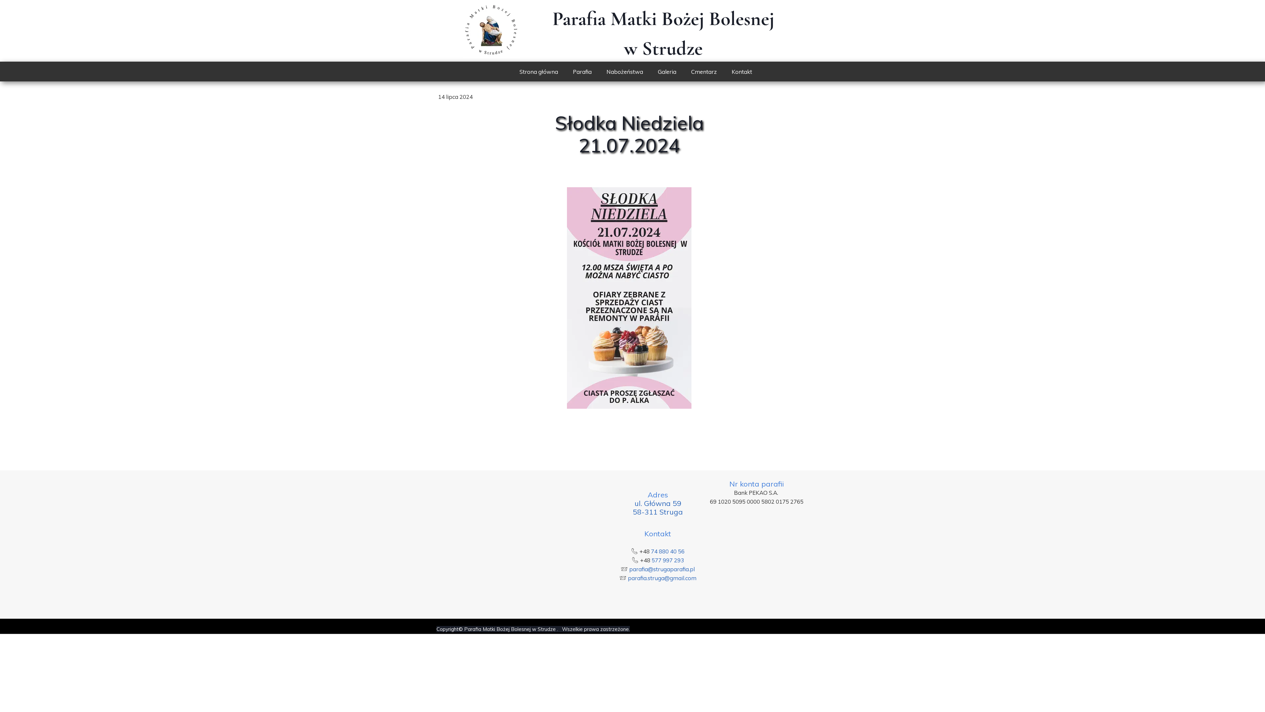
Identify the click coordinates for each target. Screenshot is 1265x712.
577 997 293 (668, 560)
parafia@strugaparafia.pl (662, 569)
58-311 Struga (658, 512)
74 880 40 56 (668, 551)
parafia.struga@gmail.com (662, 578)
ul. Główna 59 (657, 503)
